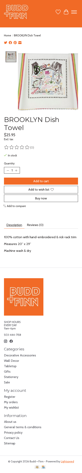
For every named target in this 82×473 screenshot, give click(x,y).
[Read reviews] (17, 147)
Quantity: (9, 163)
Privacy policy (13, 432)
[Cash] (37, 467)
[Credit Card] (43, 467)
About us (10, 422)
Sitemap (9, 443)
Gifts (7, 371)
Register (9, 397)
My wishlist (11, 407)
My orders (11, 402)
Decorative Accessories (20, 355)
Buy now (41, 198)
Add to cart (41, 181)
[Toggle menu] (74, 12)
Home (7, 35)
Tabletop (10, 366)
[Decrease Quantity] (7, 170)
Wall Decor (11, 361)
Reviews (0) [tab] (35, 225)
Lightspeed (67, 461)
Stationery (11, 377)
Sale (7, 382)
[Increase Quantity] (16, 170)
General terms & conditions (22, 427)
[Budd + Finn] (16, 12)
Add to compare (16, 206)
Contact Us (11, 438)
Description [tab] (14, 225)
